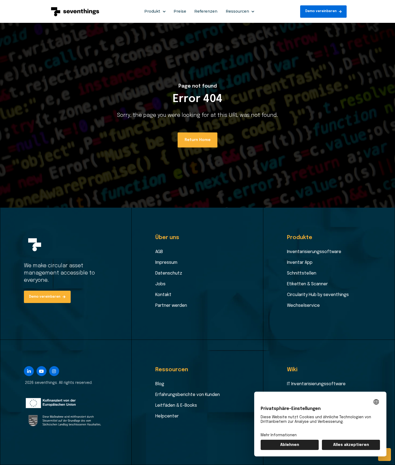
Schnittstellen (301, 273)
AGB (159, 252)
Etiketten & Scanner (307, 284)
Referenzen (205, 11)
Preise (180, 11)
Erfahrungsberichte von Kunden (187, 394)
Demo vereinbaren (321, 11)
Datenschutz (168, 273)
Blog (159, 384)
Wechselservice (303, 305)
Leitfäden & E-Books (176, 405)
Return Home (197, 140)
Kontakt (163, 295)
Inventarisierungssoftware (314, 252)
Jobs (160, 284)
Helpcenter (167, 416)
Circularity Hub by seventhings (318, 295)
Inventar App (300, 262)
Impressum (166, 262)
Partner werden (171, 305)
